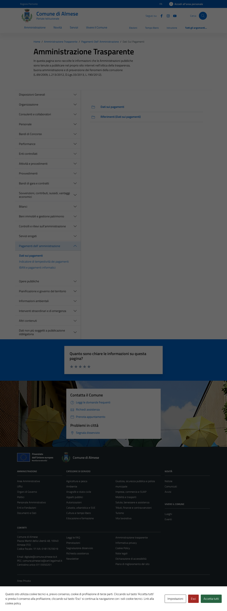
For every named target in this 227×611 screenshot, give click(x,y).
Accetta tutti (211, 598)
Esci (193, 598)
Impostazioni (175, 598)
